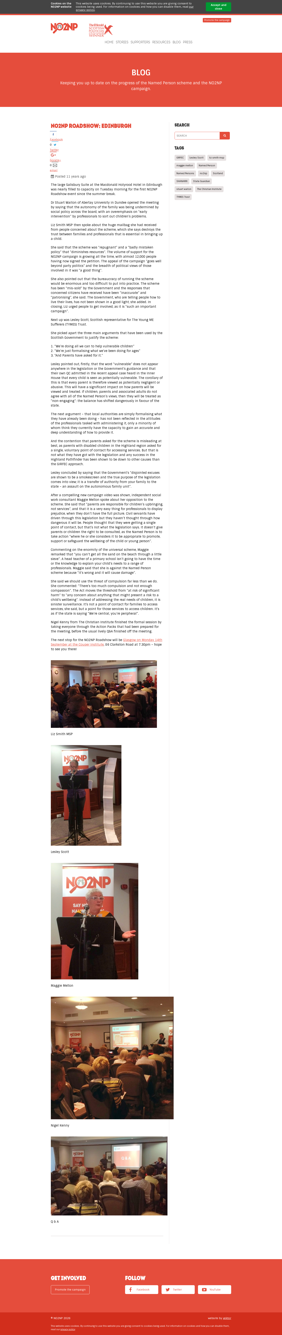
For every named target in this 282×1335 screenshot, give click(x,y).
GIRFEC (180, 157)
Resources (161, 42)
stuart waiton (183, 189)
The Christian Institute (209, 189)
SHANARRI (181, 181)
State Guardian (201, 181)
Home (109, 42)
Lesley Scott (197, 157)
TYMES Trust (183, 196)
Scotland (218, 173)
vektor (227, 1318)
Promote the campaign (217, 20)
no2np (203, 173)
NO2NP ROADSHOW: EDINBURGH (91, 126)
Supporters (140, 42)
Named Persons (185, 173)
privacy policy (67, 1329)
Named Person (207, 165)
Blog (177, 42)
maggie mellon (184, 165)
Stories (122, 42)
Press (187, 42)
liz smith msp (216, 157)
